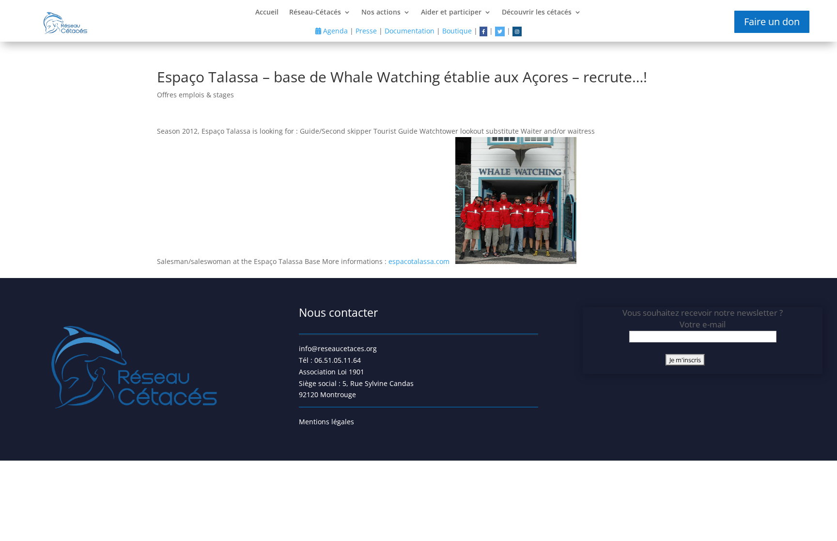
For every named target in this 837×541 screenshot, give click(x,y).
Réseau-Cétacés (315, 12)
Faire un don (772, 21)
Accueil (267, 12)
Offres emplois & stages (195, 94)
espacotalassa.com (419, 261)
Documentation (409, 30)
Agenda (334, 30)
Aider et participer (451, 12)
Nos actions (381, 12)
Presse (366, 30)
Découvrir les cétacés (537, 12)
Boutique (457, 30)
